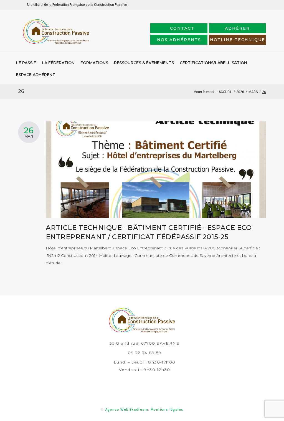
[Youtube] (261, 4)
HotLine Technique (237, 39)
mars (253, 92)
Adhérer (237, 28)
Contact (182, 28)
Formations (94, 62)
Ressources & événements (144, 62)
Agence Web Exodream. (127, 410)
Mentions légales (167, 410)
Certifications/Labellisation (213, 62)
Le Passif (26, 62)
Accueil (225, 92)
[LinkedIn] (243, 4)
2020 (240, 92)
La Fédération (58, 62)
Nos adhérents (179, 39)
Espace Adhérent (35, 74)
